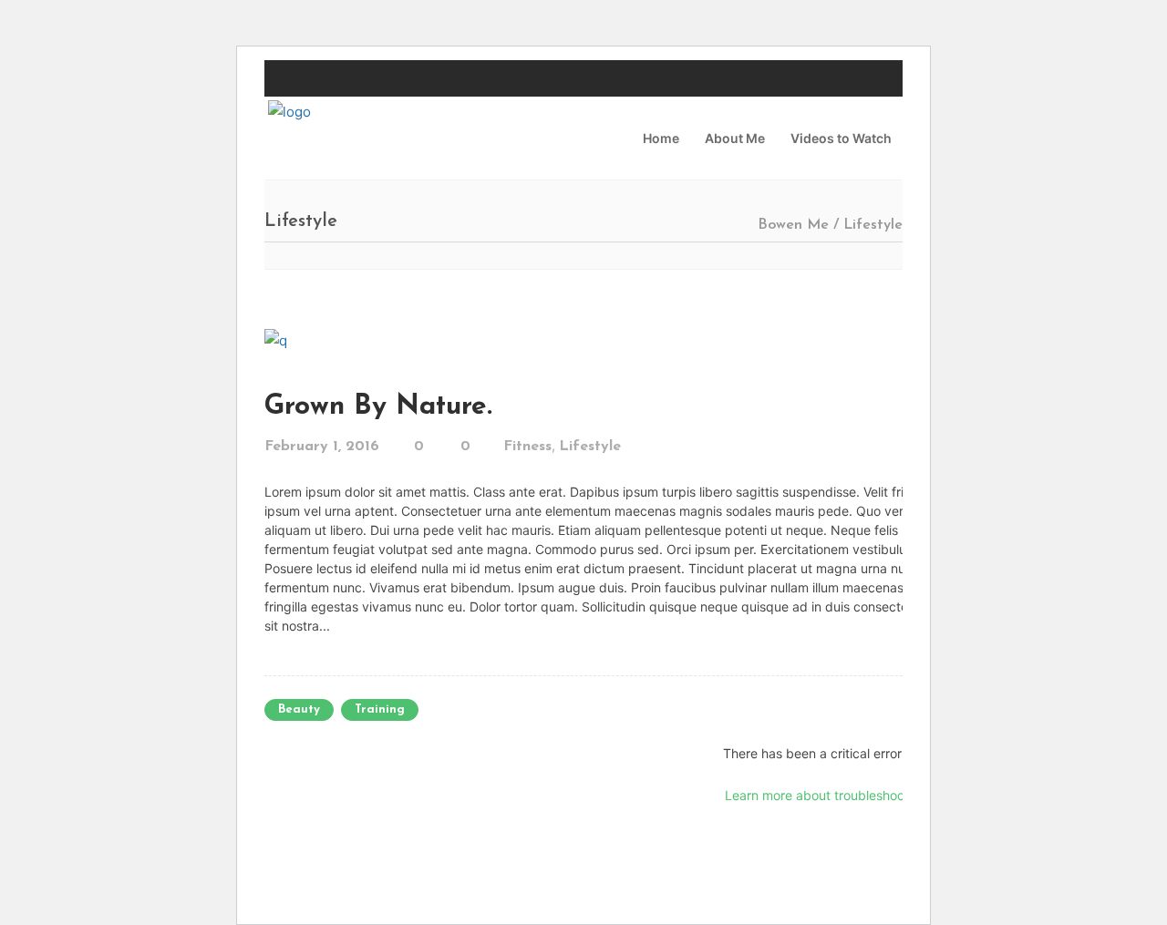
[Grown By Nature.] (275, 339)
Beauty (299, 709)
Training (380, 709)
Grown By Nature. (378, 407)
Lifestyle (590, 446)
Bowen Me (793, 225)
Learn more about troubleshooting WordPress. (861, 795)
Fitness (527, 446)
